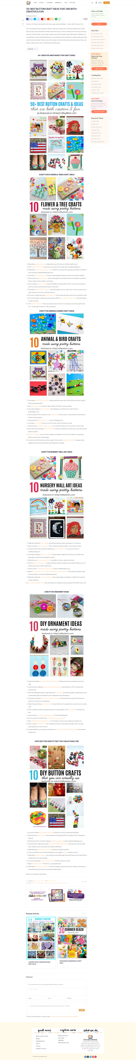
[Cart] (96, 2)
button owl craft (36, 406)
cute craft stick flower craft (68, 298)
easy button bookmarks (42, 866)
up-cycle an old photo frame (36, 583)
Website (69, 998)
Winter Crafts (96, 90)
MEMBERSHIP (40, 1041)
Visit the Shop (99, 68)
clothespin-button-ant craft (45, 426)
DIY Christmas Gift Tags (44, 849)
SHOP (38, 1043)
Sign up (106, 2)
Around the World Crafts (99, 39)
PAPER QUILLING (63, 1043)
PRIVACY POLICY (41, 1048)
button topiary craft (40, 275)
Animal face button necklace (56, 718)
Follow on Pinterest (99, 111)
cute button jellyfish (68, 440)
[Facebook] (85, 1057)
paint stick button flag (57, 841)
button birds (38, 423)
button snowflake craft (39, 563)
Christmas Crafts (97, 87)
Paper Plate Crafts (97, 127)
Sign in (100, 2)
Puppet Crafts (96, 130)
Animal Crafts (96, 121)
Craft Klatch (59, 692)
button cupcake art (42, 546)
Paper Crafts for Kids (98, 48)
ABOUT (38, 1039)
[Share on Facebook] (23, 21)
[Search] (92, 3)
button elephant (45, 409)
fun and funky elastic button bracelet (66, 729)
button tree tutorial (36, 304)
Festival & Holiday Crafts (99, 141)
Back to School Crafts (98, 78)
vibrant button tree (60, 549)
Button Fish (55, 414)
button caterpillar (49, 429)
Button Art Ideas (45, 883)
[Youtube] (93, 1057)
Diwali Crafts (96, 81)
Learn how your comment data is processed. (64, 1016)
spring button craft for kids (45, 568)
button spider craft (43, 420)
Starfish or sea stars (34, 434)
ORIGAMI (61, 1040)
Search (99, 24)
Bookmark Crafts (97, 133)
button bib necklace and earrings (49, 681)
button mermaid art (46, 554)
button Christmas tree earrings (52, 687)
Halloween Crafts (97, 84)
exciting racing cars (40, 855)
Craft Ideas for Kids (97, 33)
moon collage (44, 543)
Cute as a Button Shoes (47, 861)
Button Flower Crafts (63, 883)
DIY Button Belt (37, 863)
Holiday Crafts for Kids (98, 42)
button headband (46, 704)
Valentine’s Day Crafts (98, 93)
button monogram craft (44, 560)
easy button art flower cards (43, 270)
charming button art (46, 577)
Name (30, 998)
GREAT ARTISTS (63, 1035)
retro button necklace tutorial (45, 715)
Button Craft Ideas (53, 883)
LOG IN (38, 1046)
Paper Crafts (96, 124)
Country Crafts (96, 138)
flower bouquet (43, 278)
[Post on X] (23, 24)
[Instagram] (88, 1057)
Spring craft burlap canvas (42, 289)
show (35, 49)
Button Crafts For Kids (39, 880)
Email (50, 998)
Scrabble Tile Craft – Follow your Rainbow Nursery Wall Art (49, 571)
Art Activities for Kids (98, 36)
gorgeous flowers (40, 264)
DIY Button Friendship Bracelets (40, 721)
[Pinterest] (95, 1057)
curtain (65, 852)
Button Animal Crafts (35, 883)
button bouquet (42, 284)
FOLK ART (61, 1038)
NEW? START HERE (42, 1036)
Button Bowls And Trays (46, 832)
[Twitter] (90, 1057)
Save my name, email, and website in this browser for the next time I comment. (50, 1006)
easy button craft (42, 724)
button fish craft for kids (42, 400)
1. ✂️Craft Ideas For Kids (50, 880)
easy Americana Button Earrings (50, 698)
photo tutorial (72, 709)
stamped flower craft (37, 267)
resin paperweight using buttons (58, 844)
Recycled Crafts (97, 135)
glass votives (41, 835)
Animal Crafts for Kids (98, 45)
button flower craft (50, 295)
